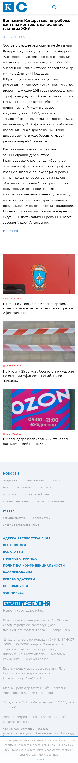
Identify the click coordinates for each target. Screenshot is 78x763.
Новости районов (37, 494)
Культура (47, 487)
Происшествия (35, 480)
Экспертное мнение (51, 501)
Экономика (25, 487)
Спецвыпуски (15, 586)
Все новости (14, 545)
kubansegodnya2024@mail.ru (24, 678)
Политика (10, 494)
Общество (10, 480)
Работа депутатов (16, 501)
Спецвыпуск (41, 518)
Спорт (57, 480)
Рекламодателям (19, 579)
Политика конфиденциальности (34, 565)
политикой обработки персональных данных (32, 744)
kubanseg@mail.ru (16, 722)
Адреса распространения (21, 525)
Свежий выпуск (14, 518)
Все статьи (13, 552)
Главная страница (20, 558)
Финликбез (13, 593)
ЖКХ (6, 487)
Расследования (17, 572)
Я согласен (41, 759)
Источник (10, 231)
